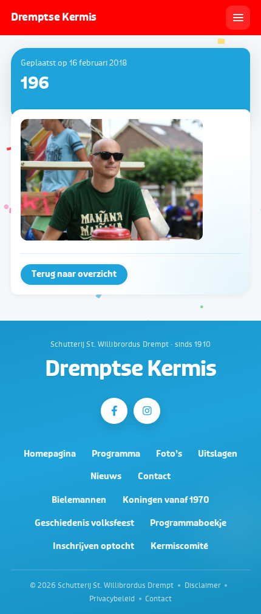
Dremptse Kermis (130, 369)
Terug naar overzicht (74, 274)
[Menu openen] (238, 17)
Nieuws (105, 476)
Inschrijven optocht (93, 546)
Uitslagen (217, 454)
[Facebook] (114, 411)
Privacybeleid (112, 599)
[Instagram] (147, 411)
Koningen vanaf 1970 (166, 500)
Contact (154, 476)
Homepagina (50, 454)
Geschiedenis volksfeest (84, 523)
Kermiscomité (179, 546)
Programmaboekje (188, 523)
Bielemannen (79, 500)
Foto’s (169, 454)
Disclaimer (203, 585)
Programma (116, 454)
